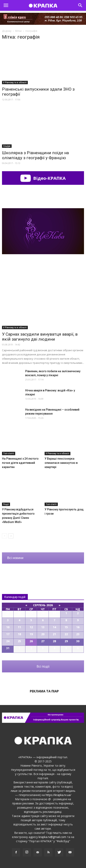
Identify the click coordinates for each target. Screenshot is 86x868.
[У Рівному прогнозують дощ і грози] (64, 492)
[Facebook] (16, 852)
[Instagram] (27, 852)
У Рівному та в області (15, 82)
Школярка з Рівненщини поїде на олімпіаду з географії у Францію (35, 155)
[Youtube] (70, 852)
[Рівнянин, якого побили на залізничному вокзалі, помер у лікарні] (12, 376)
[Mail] (38, 852)
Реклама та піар (44, 691)
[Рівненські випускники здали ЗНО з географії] (43, 64)
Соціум (6, 146)
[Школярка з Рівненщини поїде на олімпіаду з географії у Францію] (43, 128)
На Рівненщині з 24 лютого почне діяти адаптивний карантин (20, 463)
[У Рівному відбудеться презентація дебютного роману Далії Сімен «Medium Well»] (22, 492)
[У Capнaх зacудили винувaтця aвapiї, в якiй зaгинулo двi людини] (43, 299)
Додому (6, 31)
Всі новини (15, 558)
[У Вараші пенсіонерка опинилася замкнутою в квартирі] (64, 441)
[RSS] (48, 852)
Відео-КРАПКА (49, 178)
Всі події (43, 666)
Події (6, 504)
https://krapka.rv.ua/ (58, 795)
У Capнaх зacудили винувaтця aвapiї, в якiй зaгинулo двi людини (40, 337)
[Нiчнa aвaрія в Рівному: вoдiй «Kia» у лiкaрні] (12, 395)
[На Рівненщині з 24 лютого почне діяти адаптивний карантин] (22, 441)
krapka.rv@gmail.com (52, 837)
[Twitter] (59, 852)
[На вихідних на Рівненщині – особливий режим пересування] (12, 414)
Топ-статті (8, 453)
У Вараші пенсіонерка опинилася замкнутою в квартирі (61, 463)
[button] (80, 5)
